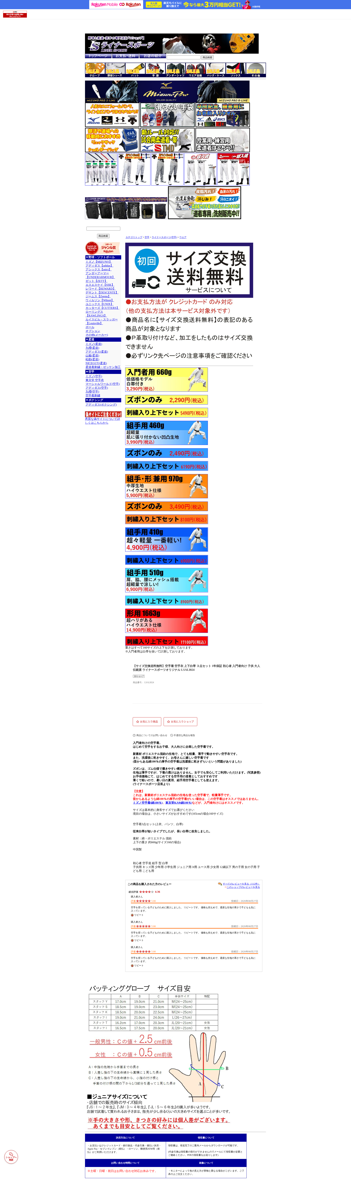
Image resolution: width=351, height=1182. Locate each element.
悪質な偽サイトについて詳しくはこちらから (102, 420)
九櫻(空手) (92, 391)
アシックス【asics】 (99, 269)
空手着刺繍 (93, 395)
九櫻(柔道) (92, 347)
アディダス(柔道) (97, 351)
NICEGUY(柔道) (96, 363)
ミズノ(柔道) (94, 344)
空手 (147, 237)
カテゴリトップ (134, 237)
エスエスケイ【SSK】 (100, 284)
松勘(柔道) (92, 359)
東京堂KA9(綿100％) (178, 802)
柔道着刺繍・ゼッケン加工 (103, 367)
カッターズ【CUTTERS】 (102, 307)
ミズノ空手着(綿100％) (148, 802)
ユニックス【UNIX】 (100, 304)
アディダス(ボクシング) (101, 404)
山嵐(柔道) (92, 355)
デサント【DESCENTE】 (102, 292)
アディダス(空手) (97, 387)
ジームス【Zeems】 (98, 296)
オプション (93, 331)
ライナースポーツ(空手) (164, 237)
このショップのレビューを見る (243, 887)
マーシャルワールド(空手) (103, 383)
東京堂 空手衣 (95, 380)
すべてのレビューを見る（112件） (241, 883)
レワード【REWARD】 (101, 288)
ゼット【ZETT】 (96, 281)
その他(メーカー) (97, 334)
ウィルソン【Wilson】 (100, 300)
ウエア (182, 237)
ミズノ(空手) (94, 376)
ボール (90, 327)
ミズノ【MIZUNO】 (99, 261)
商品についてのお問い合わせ (151, 735)
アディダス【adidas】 (99, 265)
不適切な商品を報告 (184, 735)
